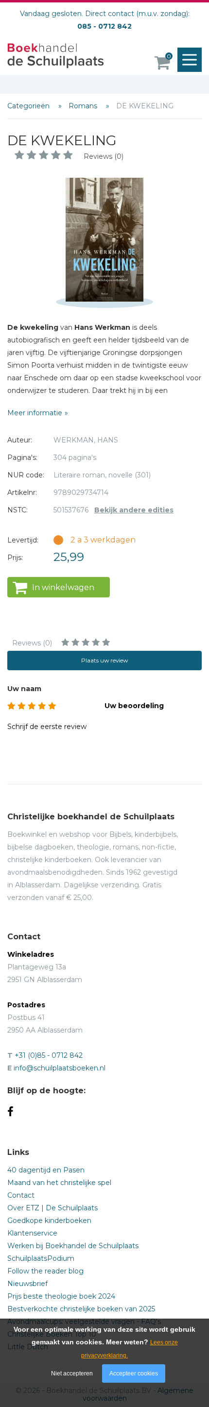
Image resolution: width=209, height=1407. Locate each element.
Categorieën (29, 106)
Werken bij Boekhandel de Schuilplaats (73, 1245)
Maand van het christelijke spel (59, 1182)
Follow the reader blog (45, 1271)
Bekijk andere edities (134, 510)
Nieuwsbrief (27, 1283)
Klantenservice (32, 1233)
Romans (84, 106)
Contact (21, 1195)
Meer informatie (34, 412)
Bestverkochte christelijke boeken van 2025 (81, 1309)
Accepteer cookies (133, 1373)
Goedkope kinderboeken (49, 1220)
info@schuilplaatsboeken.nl (59, 1068)
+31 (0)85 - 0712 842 (49, 1055)
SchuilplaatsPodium (40, 1258)
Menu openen (189, 60)
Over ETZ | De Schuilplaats (52, 1208)
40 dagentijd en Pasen (46, 1170)
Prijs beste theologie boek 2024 (61, 1296)
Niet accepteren (72, 1373)
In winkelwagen (63, 587)
